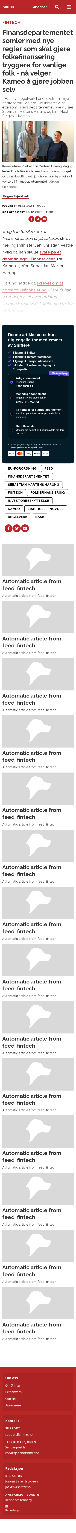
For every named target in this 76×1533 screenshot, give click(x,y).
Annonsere (13, 1419)
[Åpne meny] (69, 7)
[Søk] (57, 7)
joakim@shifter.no (18, 1501)
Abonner (40, 7)
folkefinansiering (48, 506)
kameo (14, 523)
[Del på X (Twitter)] (38, 219)
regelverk (18, 531)
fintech (15, 506)
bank (40, 531)
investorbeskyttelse (28, 514)
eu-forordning (22, 482)
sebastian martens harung (33, 498)
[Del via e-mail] (44, 219)
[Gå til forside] (8, 7)
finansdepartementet (29, 490)
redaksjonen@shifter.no (22, 1467)
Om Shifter (13, 1399)
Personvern (13, 1406)
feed (49, 482)
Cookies (10, 1413)
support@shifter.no (19, 1448)
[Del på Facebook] (31, 219)
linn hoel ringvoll (46, 523)
